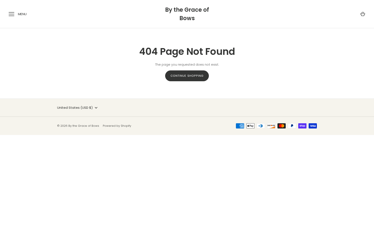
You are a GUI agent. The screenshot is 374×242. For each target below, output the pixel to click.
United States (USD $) (75, 107)
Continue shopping (187, 76)
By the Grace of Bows (187, 14)
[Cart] (363, 14)
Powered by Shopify (117, 126)
